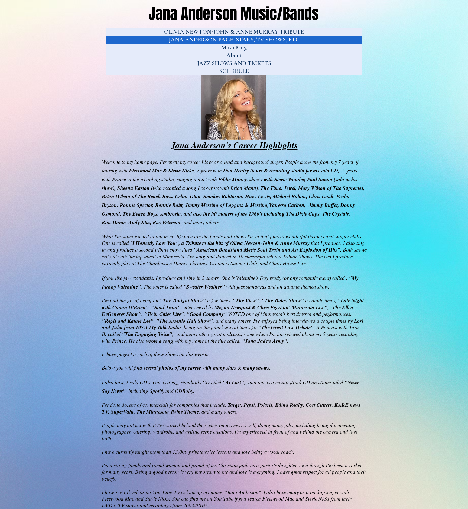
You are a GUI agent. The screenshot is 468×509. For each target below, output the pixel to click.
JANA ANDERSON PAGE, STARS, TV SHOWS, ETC (234, 39)
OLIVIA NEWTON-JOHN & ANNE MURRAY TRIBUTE (234, 31)
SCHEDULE (234, 71)
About (234, 55)
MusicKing (234, 47)
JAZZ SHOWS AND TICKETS (234, 63)
